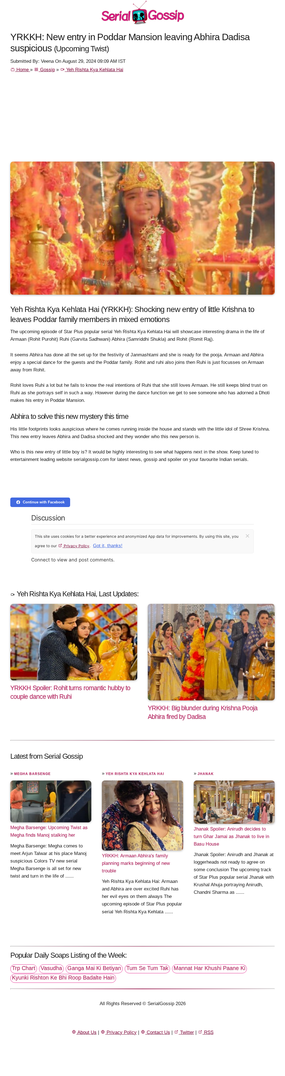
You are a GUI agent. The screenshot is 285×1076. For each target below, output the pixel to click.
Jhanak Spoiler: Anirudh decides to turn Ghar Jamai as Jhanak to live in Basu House (231, 836)
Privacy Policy (76, 546)
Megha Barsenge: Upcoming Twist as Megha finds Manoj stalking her (49, 831)
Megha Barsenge (32, 774)
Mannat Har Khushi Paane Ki (209, 968)
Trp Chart (23, 968)
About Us (86, 1032)
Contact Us (157, 1032)
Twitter (186, 1032)
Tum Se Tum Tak (147, 968)
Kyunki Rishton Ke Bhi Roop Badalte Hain (63, 977)
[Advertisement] (142, 120)
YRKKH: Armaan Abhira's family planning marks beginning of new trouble (136, 863)
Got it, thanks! (107, 545)
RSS (208, 1032)
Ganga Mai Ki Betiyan (94, 968)
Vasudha (51, 968)
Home (22, 69)
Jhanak (206, 774)
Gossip (47, 69)
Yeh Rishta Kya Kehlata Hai (94, 69)
